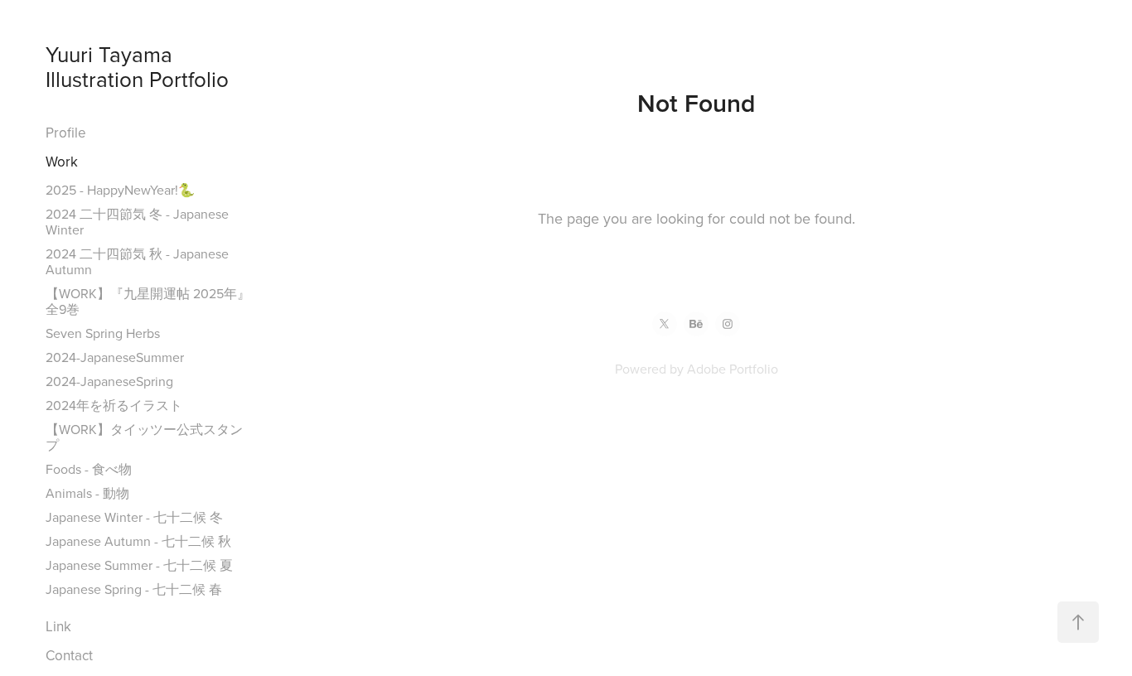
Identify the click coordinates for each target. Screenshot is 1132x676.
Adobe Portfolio (732, 369)
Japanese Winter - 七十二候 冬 (134, 517)
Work (62, 161)
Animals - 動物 (87, 493)
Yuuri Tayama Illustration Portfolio (137, 66)
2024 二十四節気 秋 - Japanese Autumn (137, 261)
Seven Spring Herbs (103, 333)
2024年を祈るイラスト (114, 405)
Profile (66, 132)
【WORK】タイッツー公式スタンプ (144, 437)
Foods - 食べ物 (89, 469)
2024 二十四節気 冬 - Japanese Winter (137, 222)
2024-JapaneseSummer (115, 357)
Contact (69, 655)
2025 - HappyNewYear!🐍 (120, 190)
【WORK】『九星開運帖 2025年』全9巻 (148, 301)
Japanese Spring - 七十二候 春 (134, 589)
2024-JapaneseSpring (109, 381)
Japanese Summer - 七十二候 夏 (139, 565)
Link (58, 626)
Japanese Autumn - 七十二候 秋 (138, 541)
